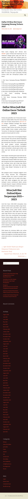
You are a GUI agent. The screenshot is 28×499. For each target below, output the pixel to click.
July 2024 (5, 375)
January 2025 (6, 361)
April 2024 (5, 383)
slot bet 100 (6, 456)
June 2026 (5, 319)
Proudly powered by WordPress (15, 495)
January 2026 (6, 331)
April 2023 (5, 412)
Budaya (5, 442)
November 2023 (6, 395)
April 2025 (5, 353)
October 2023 (6, 397)
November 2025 (6, 336)
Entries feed (6, 481)
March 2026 (5, 326)
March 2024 (5, 385)
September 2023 (7, 400)
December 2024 (6, 363)
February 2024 (6, 387)
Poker (4, 449)
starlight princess (7, 464)
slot (4, 454)
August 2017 (6, 427)
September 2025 (7, 341)
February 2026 (6, 329)
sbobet (5, 451)
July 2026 (5, 317)
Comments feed (7, 484)
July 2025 (5, 346)
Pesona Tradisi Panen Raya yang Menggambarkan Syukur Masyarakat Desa (10, 275)
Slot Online (5, 459)
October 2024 (6, 368)
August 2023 (6, 402)
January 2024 (6, 390)
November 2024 (6, 365)
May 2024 (5, 380)
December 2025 (6, 334)
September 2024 (7, 370)
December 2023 (6, 392)
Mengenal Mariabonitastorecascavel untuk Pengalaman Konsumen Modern (10, 286)
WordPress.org (6, 486)
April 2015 (5, 431)
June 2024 (5, 378)
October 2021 (6, 422)
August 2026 (6, 314)
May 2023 (5, 409)
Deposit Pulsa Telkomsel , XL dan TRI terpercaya (15, 255)
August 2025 (6, 344)
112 (6, 495)
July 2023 (5, 405)
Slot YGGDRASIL (6, 461)
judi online (5, 447)
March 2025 (5, 356)
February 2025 (6, 358)
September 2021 (7, 424)
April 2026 (5, 324)
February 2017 (6, 429)
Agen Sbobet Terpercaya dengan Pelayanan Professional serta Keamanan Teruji (12, 249)
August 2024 (6, 373)
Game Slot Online (7, 444)
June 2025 (5, 348)
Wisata (4, 468)
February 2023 (6, 417)
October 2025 (6, 339)
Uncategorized (18, 29)
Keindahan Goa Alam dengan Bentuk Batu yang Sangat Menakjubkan (9, 281)
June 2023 (5, 407)
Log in (4, 479)
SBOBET (4, 53)
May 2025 (5, 351)
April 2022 (5, 419)
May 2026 (5, 322)
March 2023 (5, 414)
